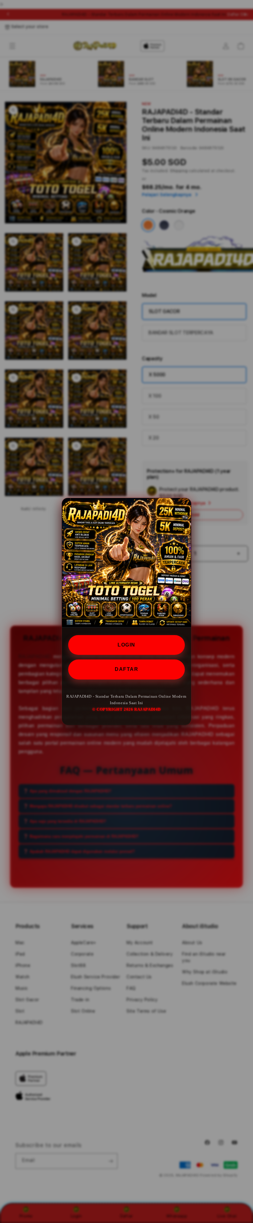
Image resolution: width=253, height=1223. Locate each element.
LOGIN (126, 644)
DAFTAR (126, 669)
